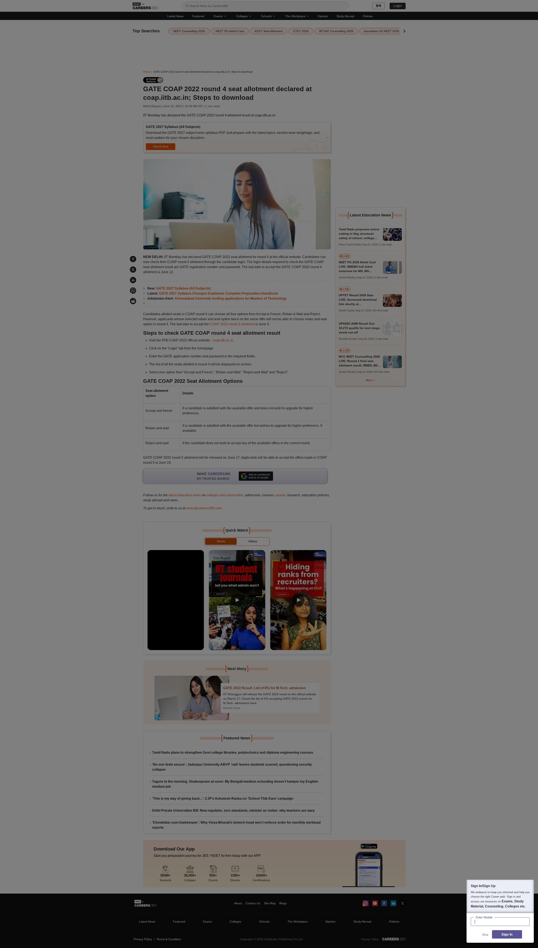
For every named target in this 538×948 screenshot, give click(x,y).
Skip (485, 934)
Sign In (507, 934)
